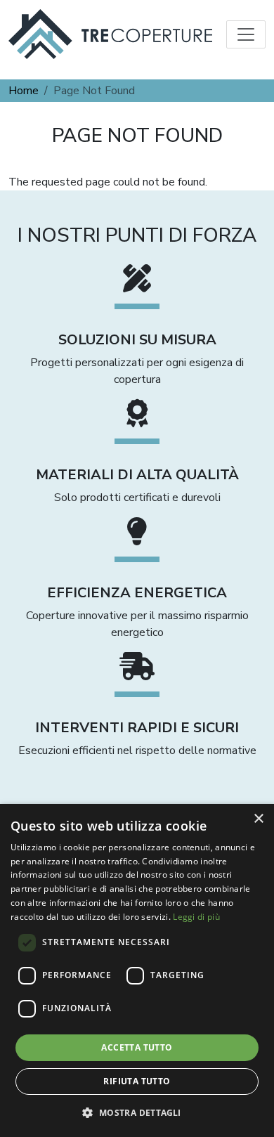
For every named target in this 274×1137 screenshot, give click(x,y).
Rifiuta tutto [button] (136, 1081)
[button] (137, 1112)
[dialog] (137, 970)
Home (23, 90)
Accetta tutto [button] (136, 1047)
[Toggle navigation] (246, 34)
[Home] (110, 34)
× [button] (258, 819)
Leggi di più (196, 917)
